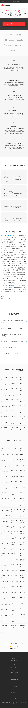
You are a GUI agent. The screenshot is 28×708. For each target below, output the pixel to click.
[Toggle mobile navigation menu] (26, 5)
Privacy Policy (18, 698)
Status (14, 664)
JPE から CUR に (5, 482)
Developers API (14, 679)
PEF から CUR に (5, 565)
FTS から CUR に (5, 504)
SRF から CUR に (5, 615)
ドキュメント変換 (14, 672)
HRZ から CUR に (5, 515)
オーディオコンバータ (14, 670)
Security (14, 658)
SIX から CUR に (5, 609)
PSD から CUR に (5, 466)
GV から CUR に (5, 510)
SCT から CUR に (5, 604)
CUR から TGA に (5, 395)
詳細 (18, 1)
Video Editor (3, 1)
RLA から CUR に (5, 598)
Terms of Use (10, 698)
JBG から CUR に (5, 488)
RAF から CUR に (5, 587)
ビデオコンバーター (14, 667)
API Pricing (14, 686)
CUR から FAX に (5, 422)
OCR (14, 676)
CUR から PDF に (5, 389)
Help (14, 662)
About (14, 656)
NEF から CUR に (5, 543)
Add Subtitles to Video (12, 1)
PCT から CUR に (5, 560)
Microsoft (7, 296)
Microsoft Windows (9, 235)
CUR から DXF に (5, 406)
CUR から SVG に (5, 384)
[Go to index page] (6, 5)
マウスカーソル (15, 285)
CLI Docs (14, 684)
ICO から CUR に (5, 460)
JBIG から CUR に (5, 521)
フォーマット (14, 660)
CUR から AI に (14, 395)
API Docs (14, 681)
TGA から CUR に (5, 471)
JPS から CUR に (5, 526)
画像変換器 (14, 674)
